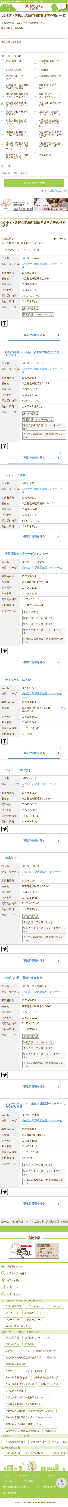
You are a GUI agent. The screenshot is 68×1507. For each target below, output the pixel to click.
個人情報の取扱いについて (16, 1487)
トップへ (61, 1484)
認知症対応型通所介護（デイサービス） (17, 104)
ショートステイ (13, 1319)
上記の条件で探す (34, 183)
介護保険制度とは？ (15, 1442)
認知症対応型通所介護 (17, 1377)
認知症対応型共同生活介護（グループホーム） (17, 146)
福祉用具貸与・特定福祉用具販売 (17, 156)
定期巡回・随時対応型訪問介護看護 (17, 86)
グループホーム (35, 1319)
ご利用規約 (28, 1481)
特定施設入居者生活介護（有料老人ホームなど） (50, 134)
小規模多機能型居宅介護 (50, 104)
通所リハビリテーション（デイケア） (50, 95)
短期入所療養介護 (14, 1391)
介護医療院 (45, 155)
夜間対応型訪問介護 (50, 76)
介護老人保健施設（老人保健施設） (16, 133)
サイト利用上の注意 (46, 1487)
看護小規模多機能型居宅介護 (17, 113)
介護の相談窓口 (14, 1294)
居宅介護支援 (13, 61)
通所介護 (51, 1357)
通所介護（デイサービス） (50, 86)
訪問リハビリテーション (17, 77)
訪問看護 (44, 70)
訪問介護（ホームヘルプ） (50, 62)
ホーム (5, 1221)
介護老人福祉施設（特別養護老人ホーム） (50, 123)
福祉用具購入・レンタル (18, 1326)
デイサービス (12, 1313)
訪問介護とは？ (38, 1442)
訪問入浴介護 (13, 70)
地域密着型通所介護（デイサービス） (17, 95)
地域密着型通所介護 (15, 1364)
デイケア (44, 1313)
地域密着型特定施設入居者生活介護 (50, 144)
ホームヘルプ (55, 1306)
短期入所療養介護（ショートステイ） (17, 121)
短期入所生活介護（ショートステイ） (50, 113)
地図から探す (13, 1280)
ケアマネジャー (35, 1306)
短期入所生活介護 (49, 1384)
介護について (13, 1287)
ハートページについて (27, 1475)
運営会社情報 (9, 1492)
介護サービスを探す (17, 1273)
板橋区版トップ (22, 1221)
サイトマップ (52, 1475)
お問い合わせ (9, 1481)
